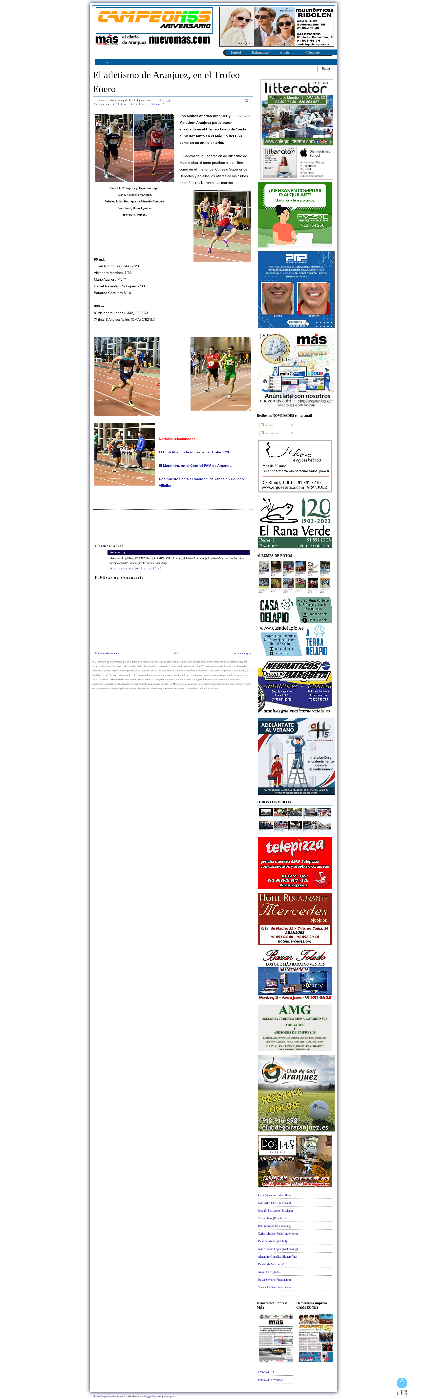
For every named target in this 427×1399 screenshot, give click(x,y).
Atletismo (287, 52)
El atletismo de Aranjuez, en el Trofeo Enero (166, 82)
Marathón (159, 104)
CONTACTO (266, 1372)
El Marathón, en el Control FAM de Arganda (195, 465)
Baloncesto (260, 52)
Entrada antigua (242, 653)
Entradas (269, 425)
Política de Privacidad (270, 1380)
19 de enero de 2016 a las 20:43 (135, 568)
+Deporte (312, 52)
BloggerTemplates (153, 1396)
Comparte (243, 116)
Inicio (104, 62)
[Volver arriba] (402, 1387)
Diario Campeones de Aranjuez (108, 1396)
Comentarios (271, 433)
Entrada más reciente (107, 653)
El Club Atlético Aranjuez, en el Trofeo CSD (195, 452)
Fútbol (236, 52)
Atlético (120, 104)
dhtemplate (169, 1396)
